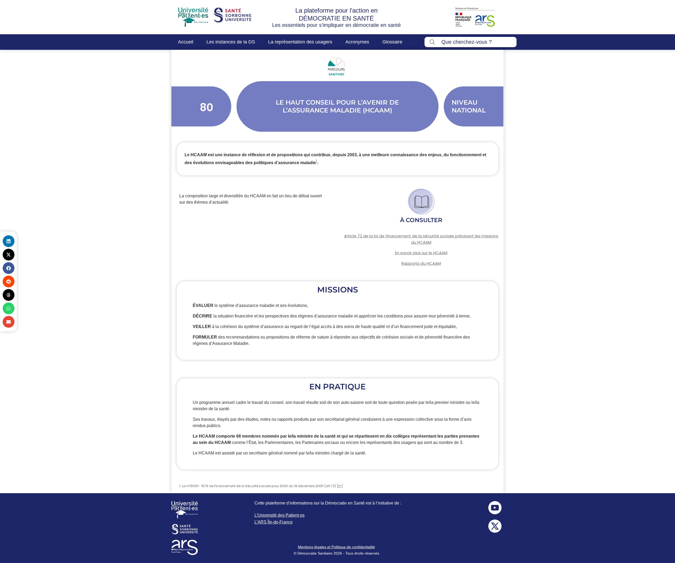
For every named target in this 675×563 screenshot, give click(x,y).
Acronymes (357, 42)
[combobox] (471, 42)
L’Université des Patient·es (279, 515)
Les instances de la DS (230, 42)
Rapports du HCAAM (421, 263)
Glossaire (392, 42)
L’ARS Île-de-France (273, 522)
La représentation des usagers (300, 42)
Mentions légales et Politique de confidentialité (336, 547)
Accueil (185, 42)
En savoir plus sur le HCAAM (421, 253)
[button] (9, 241)
